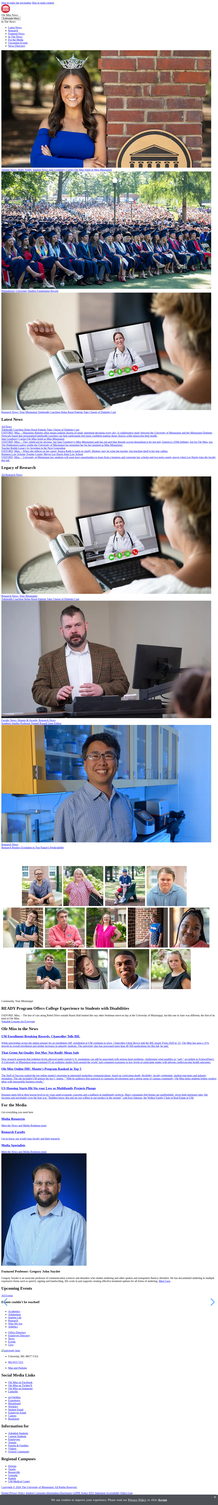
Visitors (12, 1448)
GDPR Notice (80, 1493)
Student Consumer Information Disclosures (49, 1493)
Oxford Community (18, 1451)
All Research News (11, 474)
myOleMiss (14, 1397)
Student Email (15, 1409)
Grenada (12, 1475)
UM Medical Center (19, 1481)
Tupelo (12, 1469)
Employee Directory (19, 1335)
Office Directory (17, 1332)
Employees (14, 1439)
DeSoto (12, 1466)
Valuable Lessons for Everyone (18, 1021)
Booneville (14, 1472)
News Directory (16, 45)
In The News (15, 36)
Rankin (12, 1478)
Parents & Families (18, 1445)
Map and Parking (17, 1367)
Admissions (14, 1314)
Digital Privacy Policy (13, 1493)
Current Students (17, 1436)
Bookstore (13, 1418)
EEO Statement (97, 1493)
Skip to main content (43, 2)
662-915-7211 (15, 1362)
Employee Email (17, 1412)
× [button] (215, 1497)
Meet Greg (164, 1281)
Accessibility (113, 1493)
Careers (12, 1415)
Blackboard (14, 1403)
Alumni (12, 1442)
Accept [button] (162, 1500)
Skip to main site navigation (16, 2)
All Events (7, 1295)
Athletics (13, 1326)
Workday (13, 1406)
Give (10, 1344)
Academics (14, 1311)
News (11, 1338)
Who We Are (15, 1323)
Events (11, 1341)
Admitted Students (18, 1433)
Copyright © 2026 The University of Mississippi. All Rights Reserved (39, 1487)
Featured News (16, 33)
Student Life (14, 1317)
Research (13, 30)
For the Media (15, 39)
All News (6, 426)
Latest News (15, 27)
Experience (14, 1400)
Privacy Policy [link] (137, 1500)
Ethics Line (126, 1493)
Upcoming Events (18, 42)
